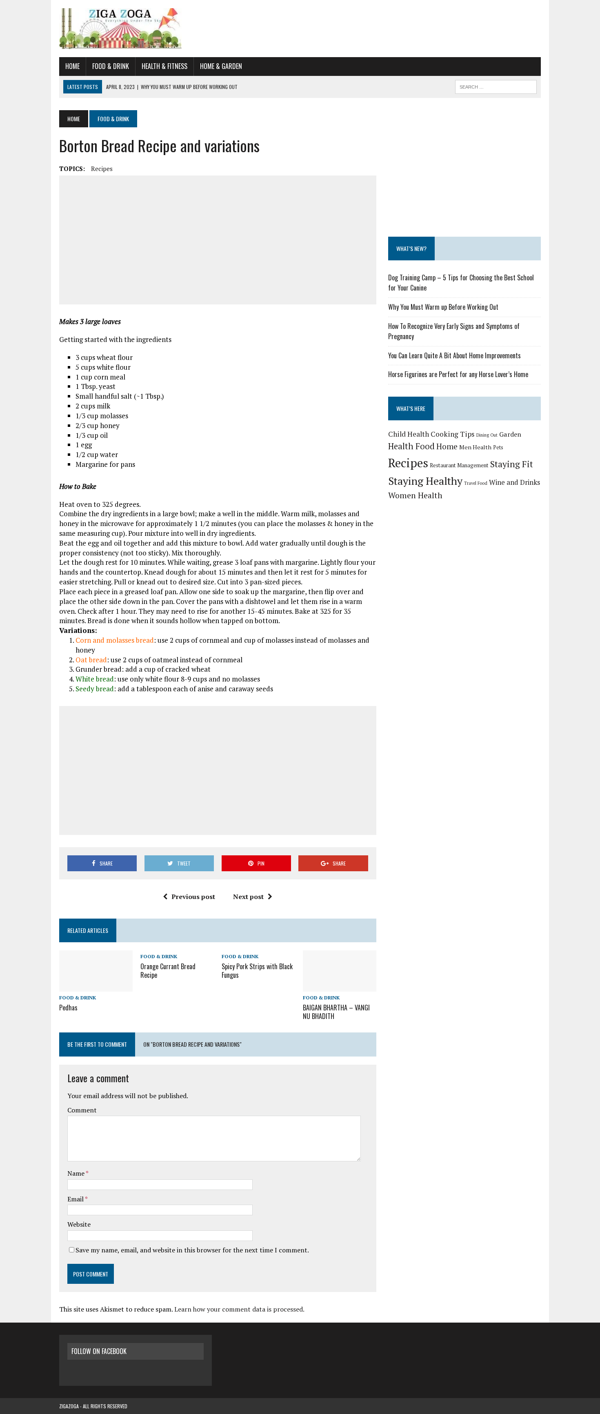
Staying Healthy (425, 481)
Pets (498, 447)
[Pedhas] (96, 985)
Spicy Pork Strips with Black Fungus (257, 970)
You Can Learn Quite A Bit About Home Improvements (454, 355)
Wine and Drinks (514, 482)
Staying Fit (511, 464)
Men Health (475, 447)
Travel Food (475, 483)
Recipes (102, 168)
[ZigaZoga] (300, 28)
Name (76, 1173)
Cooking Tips (453, 434)
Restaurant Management (459, 465)
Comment (82, 1109)
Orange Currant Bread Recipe (168, 970)
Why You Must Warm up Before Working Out (443, 307)
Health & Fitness (164, 66)
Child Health (408, 434)
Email (76, 1198)
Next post (248, 896)
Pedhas (68, 1007)
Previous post (193, 896)
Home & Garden (221, 66)
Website (79, 1224)
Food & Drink (110, 66)
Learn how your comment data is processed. (239, 1309)
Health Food (411, 446)
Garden (510, 434)
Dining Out (487, 435)
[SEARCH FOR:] (496, 86)
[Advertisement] (218, 240)
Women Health (415, 495)
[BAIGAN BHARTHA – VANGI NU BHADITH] (339, 985)
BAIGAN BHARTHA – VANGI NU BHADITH (336, 1012)
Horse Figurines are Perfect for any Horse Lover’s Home (458, 374)
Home (72, 66)
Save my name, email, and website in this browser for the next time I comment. (192, 1249)
